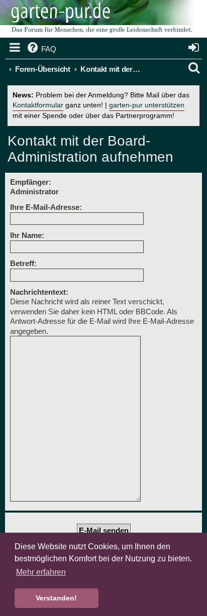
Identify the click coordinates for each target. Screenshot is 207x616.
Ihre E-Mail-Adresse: (46, 207)
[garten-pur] (100, 20)
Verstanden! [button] (56, 598)
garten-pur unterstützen (146, 105)
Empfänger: (30, 182)
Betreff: (23, 263)
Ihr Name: (27, 235)
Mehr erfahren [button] (41, 572)
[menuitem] (41, 49)
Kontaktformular (38, 105)
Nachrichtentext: (39, 292)
